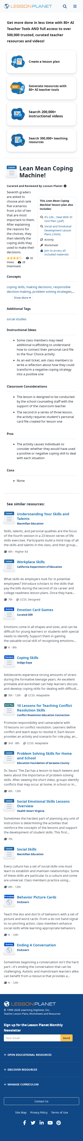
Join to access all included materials (56, 252)
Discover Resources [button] (22, 1069)
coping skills (16, 287)
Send (66, 1038)
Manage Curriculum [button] (23, 1084)
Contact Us (41, 1101)
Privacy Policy (38, 1112)
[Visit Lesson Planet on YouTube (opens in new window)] (50, 1123)
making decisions (39, 287)
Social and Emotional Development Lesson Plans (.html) (57, 230)
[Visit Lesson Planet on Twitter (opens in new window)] (33, 1123)
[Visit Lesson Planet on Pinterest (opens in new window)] (58, 1123)
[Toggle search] (65, 6)
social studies (16, 319)
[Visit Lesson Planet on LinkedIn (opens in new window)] (41, 1123)
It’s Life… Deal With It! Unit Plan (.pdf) (58, 219)
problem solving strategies (52, 291)
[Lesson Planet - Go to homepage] (30, 6)
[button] (75, 6)
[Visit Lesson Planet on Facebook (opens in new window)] (24, 1123)
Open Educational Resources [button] (30, 1055)
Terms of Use (59, 1112)
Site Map (21, 1112)
